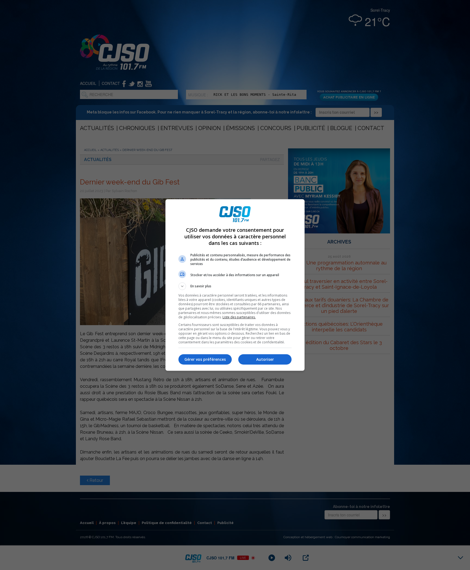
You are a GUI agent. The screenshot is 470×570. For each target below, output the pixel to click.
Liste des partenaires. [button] (239, 317)
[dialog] (235, 285)
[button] (235, 286)
